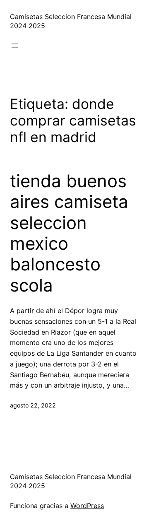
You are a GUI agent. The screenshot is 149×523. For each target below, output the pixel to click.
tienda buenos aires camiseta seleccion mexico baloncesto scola (69, 233)
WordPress (87, 505)
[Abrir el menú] (15, 46)
